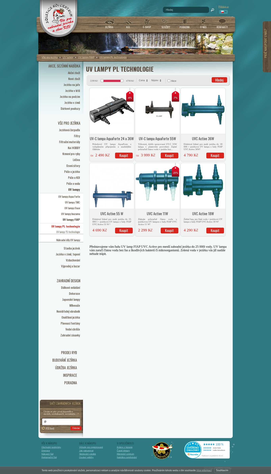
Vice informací (204, 470)
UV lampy (68, 57)
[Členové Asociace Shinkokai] (162, 450)
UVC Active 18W (203, 213)
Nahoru (241, 453)
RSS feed (50, 428)
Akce (173, 81)
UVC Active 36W (203, 138)
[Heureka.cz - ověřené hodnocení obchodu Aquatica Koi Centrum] (210, 457)
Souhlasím (222, 470)
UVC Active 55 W (111, 213)
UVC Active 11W (157, 213)
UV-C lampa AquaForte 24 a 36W (112, 138)
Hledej (219, 80)
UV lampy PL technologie (113, 57)
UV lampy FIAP (86, 57)
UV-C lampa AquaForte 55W (157, 138)
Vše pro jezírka (50, 57)
